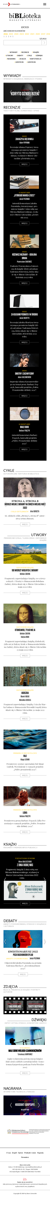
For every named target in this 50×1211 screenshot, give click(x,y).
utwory (9, 55)
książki (36, 52)
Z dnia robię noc (25, 865)
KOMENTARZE (24, 193)
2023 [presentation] (22, 34)
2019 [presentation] (43, 34)
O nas (8, 1153)
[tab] (6, 33)
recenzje (25, 52)
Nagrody (40, 1153)
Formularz (25, 1157)
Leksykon (19, 62)
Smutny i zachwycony (24, 373)
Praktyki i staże (30, 1153)
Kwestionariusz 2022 (23, 951)
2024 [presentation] (16, 34)
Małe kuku (24, 427)
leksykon (32, 62)
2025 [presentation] (11, 34)
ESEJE (24, 136)
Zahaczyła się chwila (24, 139)
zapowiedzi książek (25, 568)
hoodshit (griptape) (25, 1105)
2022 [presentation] (27, 34)
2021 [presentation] (32, 34)
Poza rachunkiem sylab (23, 954)
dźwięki (39, 55)
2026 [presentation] (5, 34)
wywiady (13, 52)
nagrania (11, 59)
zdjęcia (23, 59)
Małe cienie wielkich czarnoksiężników (25, 1050)
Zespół (14, 1153)
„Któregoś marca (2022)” (24, 195)
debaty (20, 55)
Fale (25, 756)
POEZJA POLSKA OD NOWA (25, 858)
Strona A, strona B (25, 501)
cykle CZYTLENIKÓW (19, 512)
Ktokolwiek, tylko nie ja (25, 630)
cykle (29, 55)
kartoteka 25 (35, 59)
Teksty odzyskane (35, 1006)
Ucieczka (25, 693)
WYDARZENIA (25, 1048)
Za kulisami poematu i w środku (24, 314)
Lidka (25, 812)
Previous (11, 92)
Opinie (20, 1153)
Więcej (24, 164)
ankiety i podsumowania (17, 959)
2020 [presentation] (38, 34)
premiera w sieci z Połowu (25, 753)
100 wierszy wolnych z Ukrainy (25, 570)
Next (39, 92)
